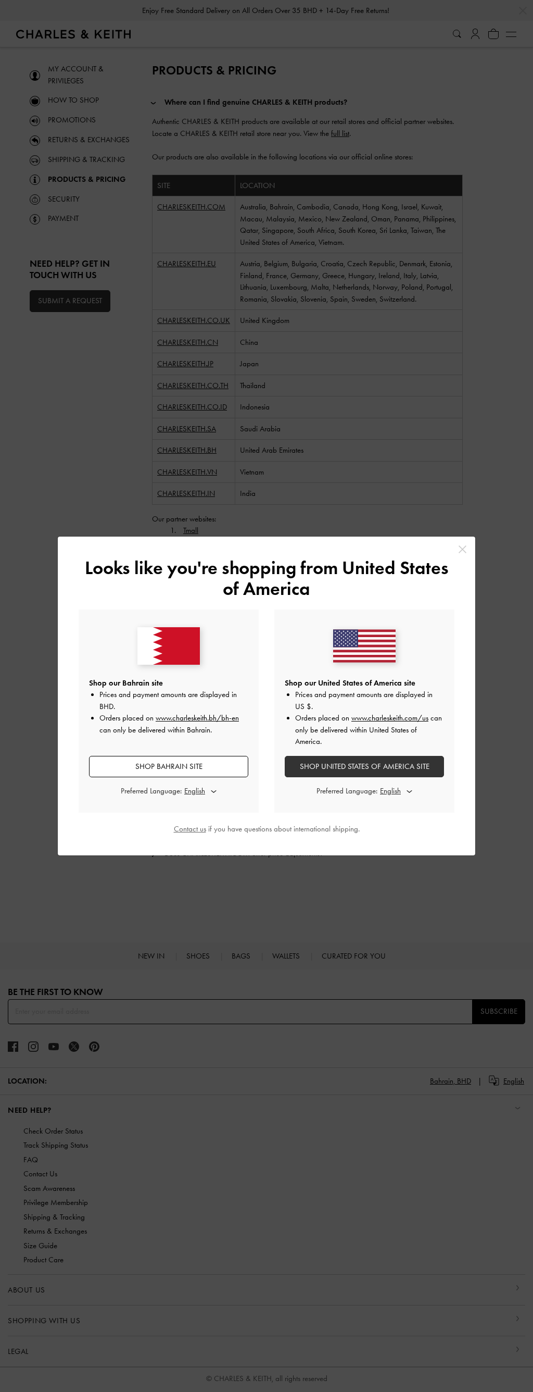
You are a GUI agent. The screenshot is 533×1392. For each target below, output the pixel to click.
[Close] (462, 549)
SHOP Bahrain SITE (168, 766)
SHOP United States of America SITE (364, 766)
